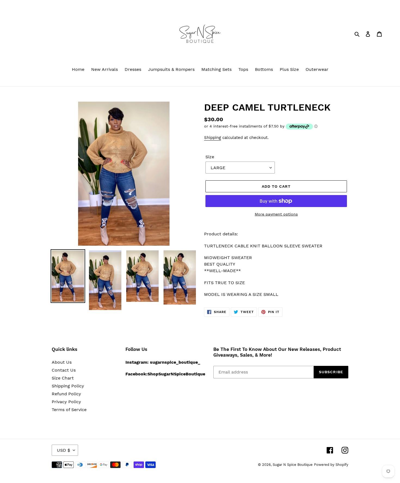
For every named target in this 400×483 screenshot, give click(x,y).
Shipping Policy (68, 385)
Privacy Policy (66, 401)
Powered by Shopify (331, 465)
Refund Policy (66, 393)
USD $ (63, 450)
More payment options (276, 214)
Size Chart (63, 378)
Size (209, 156)
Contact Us (64, 370)
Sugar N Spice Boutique (293, 465)
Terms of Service (69, 409)
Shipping (212, 137)
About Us (62, 362)
